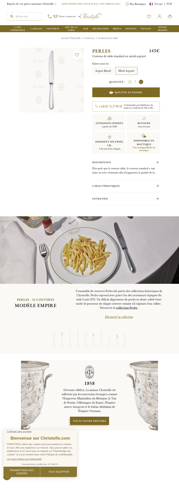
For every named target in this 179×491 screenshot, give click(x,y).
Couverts (89, 38)
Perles (101, 51)
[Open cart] (169, 16)
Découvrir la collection (119, 317)
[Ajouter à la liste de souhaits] (77, 55)
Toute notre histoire (89, 420)
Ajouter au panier (128, 92)
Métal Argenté (126, 71)
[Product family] (54, 335)
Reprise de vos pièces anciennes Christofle (30, 4)
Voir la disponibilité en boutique (144, 149)
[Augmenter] (141, 82)
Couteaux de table (108, 38)
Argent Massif (103, 71)
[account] (148, 16)
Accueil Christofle (71, 38)
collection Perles (126, 308)
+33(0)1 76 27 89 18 (110, 106)
